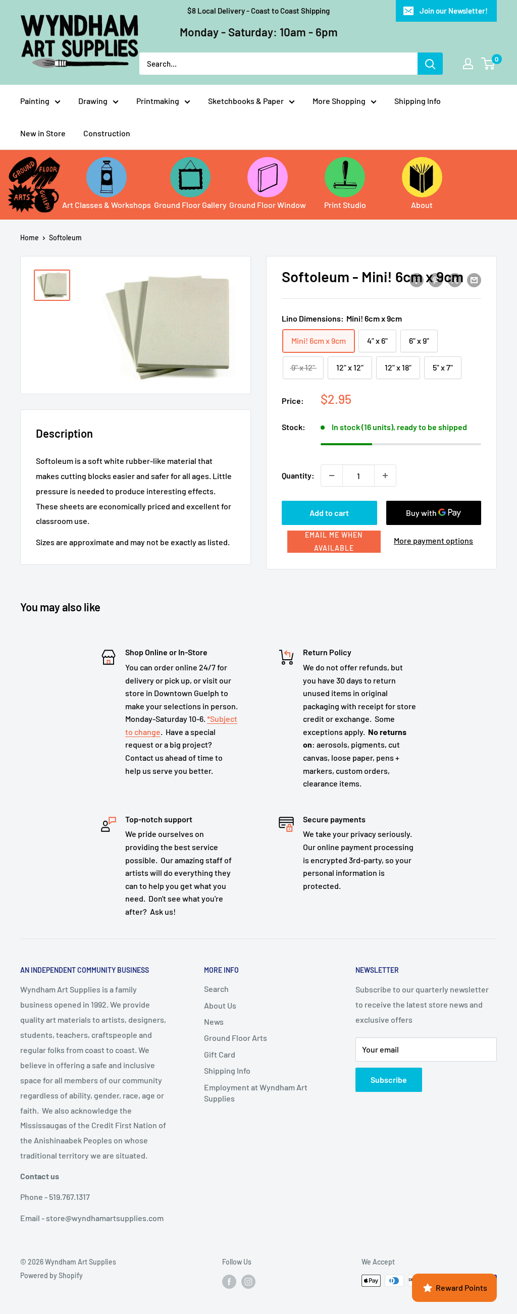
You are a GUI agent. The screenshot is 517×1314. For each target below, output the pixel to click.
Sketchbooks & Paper (246, 101)
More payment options (433, 540)
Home (29, 237)
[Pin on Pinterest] (436, 279)
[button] (334, 542)
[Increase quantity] (385, 475)
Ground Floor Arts (235, 1037)
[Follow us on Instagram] (248, 1282)
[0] (488, 64)
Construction (106, 133)
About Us (220, 1005)
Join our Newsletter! (454, 10)
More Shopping (339, 101)
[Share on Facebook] (416, 279)
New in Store (43, 133)
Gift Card (219, 1054)
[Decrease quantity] (331, 475)
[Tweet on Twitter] (455, 279)
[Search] (430, 63)
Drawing (93, 101)
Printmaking (157, 101)
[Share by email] (474, 279)
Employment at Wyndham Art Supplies (255, 1092)
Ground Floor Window (267, 204)
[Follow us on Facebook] (229, 1282)
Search (216, 988)
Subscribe (389, 1079)
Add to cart (329, 512)
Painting (34, 101)
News (214, 1021)
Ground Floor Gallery (190, 204)
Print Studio (345, 204)
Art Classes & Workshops (106, 204)
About (422, 204)
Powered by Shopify (51, 1275)
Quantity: (298, 475)
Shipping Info (417, 101)
